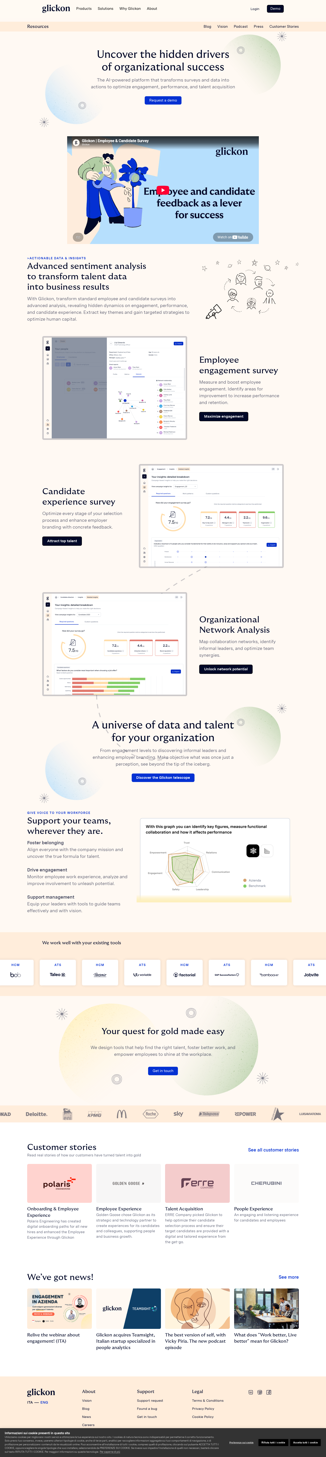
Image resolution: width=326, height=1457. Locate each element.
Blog (207, 26)
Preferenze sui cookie (241, 1442)
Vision (222, 26)
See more (289, 1277)
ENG (44, 1402)
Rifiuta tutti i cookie (273, 1442)
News (86, 1417)
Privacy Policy (203, 1409)
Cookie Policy (203, 1417)
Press (258, 26)
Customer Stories (284, 26)
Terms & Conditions (208, 1400)
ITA (30, 1402)
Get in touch (163, 1071)
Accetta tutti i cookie (305, 1442)
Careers (88, 1425)
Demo (275, 8)
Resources (38, 26)
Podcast (241, 26)
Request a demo (163, 100)
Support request (150, 1400)
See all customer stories (273, 1150)
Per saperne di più (110, 1451)
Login (255, 9)
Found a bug (147, 1409)
